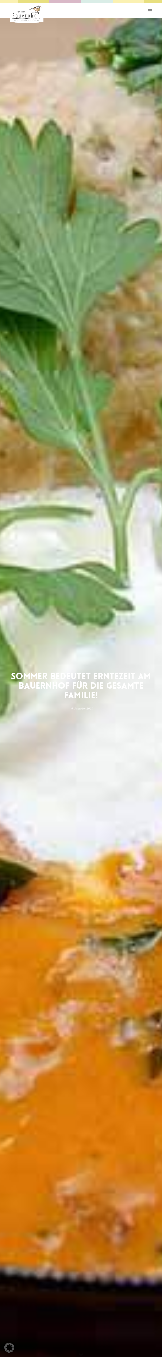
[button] (9, 1347)
